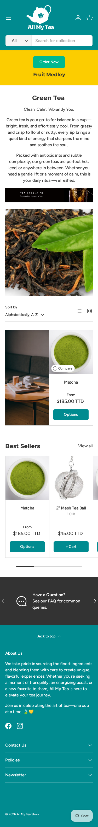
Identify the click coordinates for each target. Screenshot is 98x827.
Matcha (71, 382)
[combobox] (49, 40)
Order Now (49, 62)
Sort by (11, 307)
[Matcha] (71, 352)
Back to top (46, 636)
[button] (89, 18)
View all (85, 445)
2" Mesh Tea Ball (71, 508)
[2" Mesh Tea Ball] (71, 478)
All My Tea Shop (28, 814)
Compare (65, 368)
